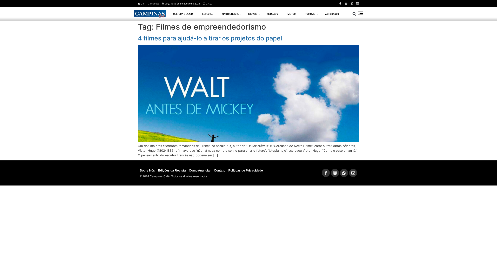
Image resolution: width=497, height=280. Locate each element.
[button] (354, 14)
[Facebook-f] (340, 3)
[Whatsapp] (351, 3)
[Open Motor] (298, 14)
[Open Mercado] (280, 14)
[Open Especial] (215, 14)
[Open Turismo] (317, 14)
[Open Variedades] (341, 14)
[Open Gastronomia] (241, 14)
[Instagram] (346, 3)
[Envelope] (357, 3)
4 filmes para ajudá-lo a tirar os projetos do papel (210, 38)
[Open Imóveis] (259, 14)
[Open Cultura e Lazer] (195, 14)
